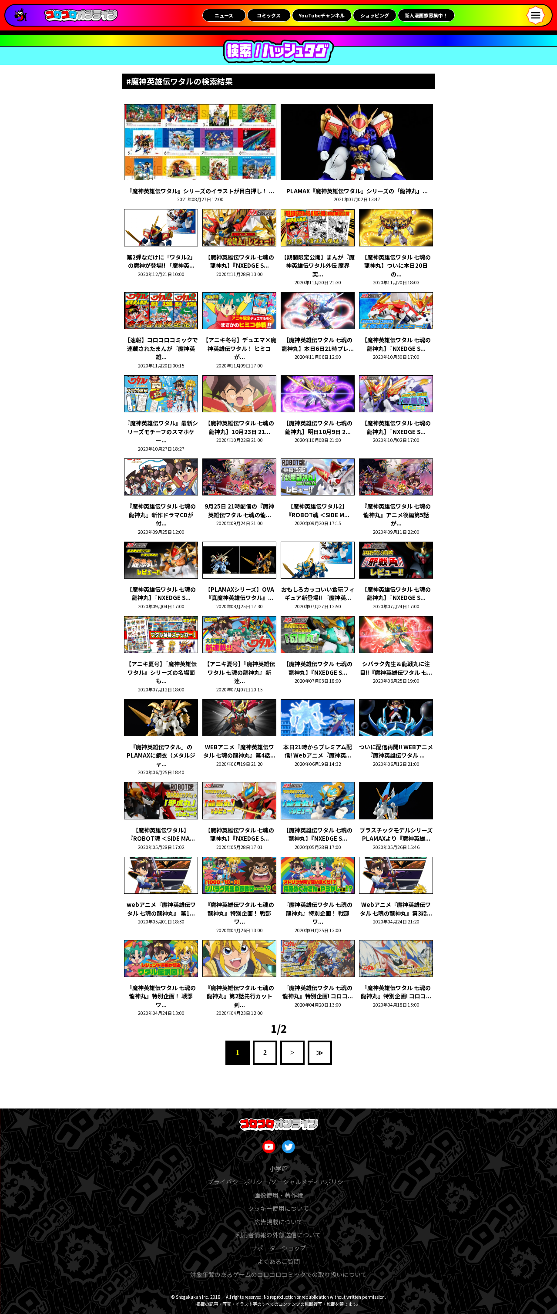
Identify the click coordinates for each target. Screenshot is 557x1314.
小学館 (278, 1168)
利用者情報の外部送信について (278, 1234)
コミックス (269, 15)
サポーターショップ (278, 1247)
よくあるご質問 (278, 1261)
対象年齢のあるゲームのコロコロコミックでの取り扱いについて (278, 1274)
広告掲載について (278, 1221)
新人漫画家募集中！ (426, 15)
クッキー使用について (278, 1208)
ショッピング (374, 15)
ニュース (224, 15)
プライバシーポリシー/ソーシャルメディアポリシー (278, 1181)
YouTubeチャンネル (322, 15)
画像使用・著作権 (278, 1195)
